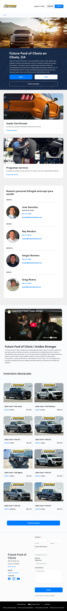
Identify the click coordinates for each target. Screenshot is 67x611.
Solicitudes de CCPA (41, 607)
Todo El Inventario (33, 84)
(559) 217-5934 (39, 6)
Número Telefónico (38, 559)
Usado (46, 77)
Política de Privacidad (9, 607)
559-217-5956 (26, 259)
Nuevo (21, 77)
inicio (4, 15)
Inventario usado (11, 130)
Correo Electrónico (41, 548)
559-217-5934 (26, 214)
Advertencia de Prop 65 (57, 607)
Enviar (49, 590)
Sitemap (46, 604)
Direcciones (12, 566)
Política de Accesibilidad (25, 607)
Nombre (38, 537)
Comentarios (39, 568)
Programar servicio (12, 174)
